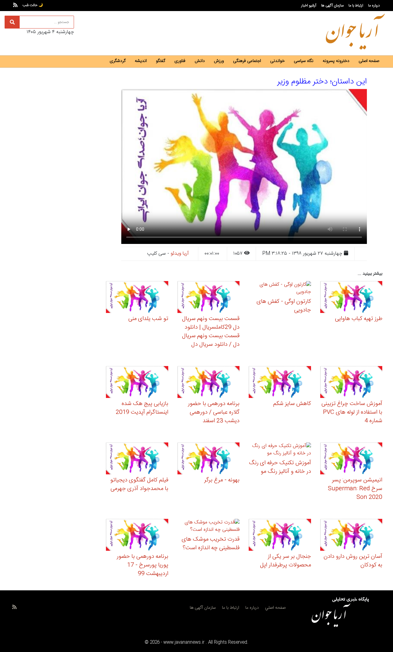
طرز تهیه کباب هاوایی (358, 318)
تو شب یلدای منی (148, 318)
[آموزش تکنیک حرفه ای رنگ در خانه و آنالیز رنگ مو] (280, 451)
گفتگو (160, 61)
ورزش (219, 61)
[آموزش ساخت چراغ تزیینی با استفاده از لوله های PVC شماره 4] (351, 383)
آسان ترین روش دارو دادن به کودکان (353, 561)
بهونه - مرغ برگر (221, 480)
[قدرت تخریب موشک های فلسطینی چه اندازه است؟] (208, 527)
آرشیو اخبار (308, 5)
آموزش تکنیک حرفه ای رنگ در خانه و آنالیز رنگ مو (280, 467)
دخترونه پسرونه (336, 61)
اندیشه (141, 61)
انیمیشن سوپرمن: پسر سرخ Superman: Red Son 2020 (355, 489)
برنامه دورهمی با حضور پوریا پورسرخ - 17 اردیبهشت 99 (142, 565)
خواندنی (277, 61)
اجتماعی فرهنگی (247, 61)
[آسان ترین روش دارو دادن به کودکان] (351, 535)
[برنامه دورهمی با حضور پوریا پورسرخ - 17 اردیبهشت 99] (137, 535)
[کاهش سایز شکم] (280, 383)
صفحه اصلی (369, 61)
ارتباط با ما (355, 5)
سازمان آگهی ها (332, 5)
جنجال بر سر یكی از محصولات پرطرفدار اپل (285, 561)
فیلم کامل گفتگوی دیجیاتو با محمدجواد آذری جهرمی (139, 484)
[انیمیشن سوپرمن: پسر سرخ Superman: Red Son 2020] (351, 459)
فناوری (179, 61)
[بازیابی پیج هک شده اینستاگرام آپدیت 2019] (137, 383)
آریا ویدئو (180, 253)
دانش (200, 61)
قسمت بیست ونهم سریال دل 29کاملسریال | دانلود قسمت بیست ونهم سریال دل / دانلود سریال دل (210, 331)
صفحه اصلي (275, 607)
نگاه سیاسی (303, 61)
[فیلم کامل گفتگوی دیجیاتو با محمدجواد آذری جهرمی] (137, 459)
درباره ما (374, 5)
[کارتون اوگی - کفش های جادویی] (280, 289)
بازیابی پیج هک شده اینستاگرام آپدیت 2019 (142, 408)
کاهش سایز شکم (292, 403)
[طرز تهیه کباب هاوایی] (351, 298)
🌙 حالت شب (32, 5)
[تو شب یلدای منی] (137, 298)
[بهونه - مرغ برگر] (208, 459)
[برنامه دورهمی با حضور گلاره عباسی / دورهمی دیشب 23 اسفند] (208, 383)
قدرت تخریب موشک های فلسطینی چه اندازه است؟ (210, 544)
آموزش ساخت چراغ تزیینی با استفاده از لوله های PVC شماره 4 (351, 412)
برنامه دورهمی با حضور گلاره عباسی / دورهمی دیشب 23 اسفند (213, 412)
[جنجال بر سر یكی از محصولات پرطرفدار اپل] (280, 535)
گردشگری (118, 61)
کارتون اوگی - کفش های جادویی (284, 306)
